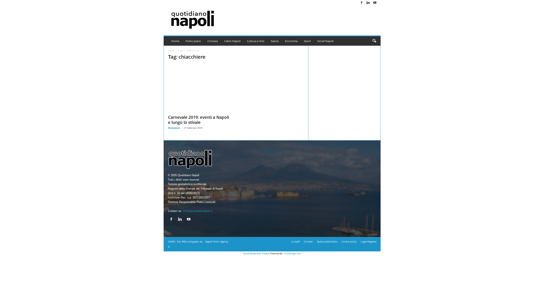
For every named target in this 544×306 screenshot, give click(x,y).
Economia (291, 41)
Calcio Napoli (232, 41)
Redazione (174, 127)
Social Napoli (325, 41)
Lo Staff (295, 241)
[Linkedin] (368, 3)
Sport (307, 41)
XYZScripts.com (292, 253)
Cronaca (212, 41)
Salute (275, 41)
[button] (374, 41)
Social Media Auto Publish (256, 253)
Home (175, 41)
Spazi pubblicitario (327, 241)
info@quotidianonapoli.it (197, 210)
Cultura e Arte (255, 41)
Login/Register (369, 241)
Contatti (308, 241)
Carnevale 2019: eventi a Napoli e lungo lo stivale (198, 120)
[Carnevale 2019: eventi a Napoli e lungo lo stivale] (200, 88)
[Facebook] (361, 3)
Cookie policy (349, 241)
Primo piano (193, 41)
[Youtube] (374, 3)
